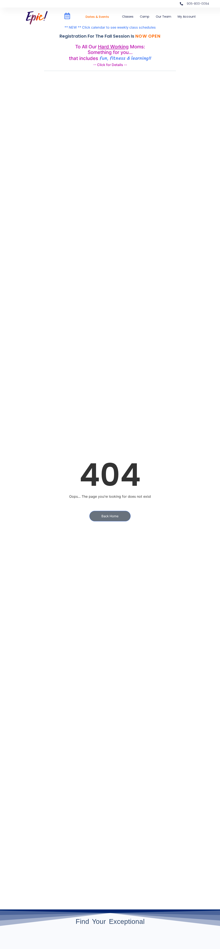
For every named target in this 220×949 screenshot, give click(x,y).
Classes (127, 16)
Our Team (163, 16)
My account (187, 16)
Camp (144, 16)
